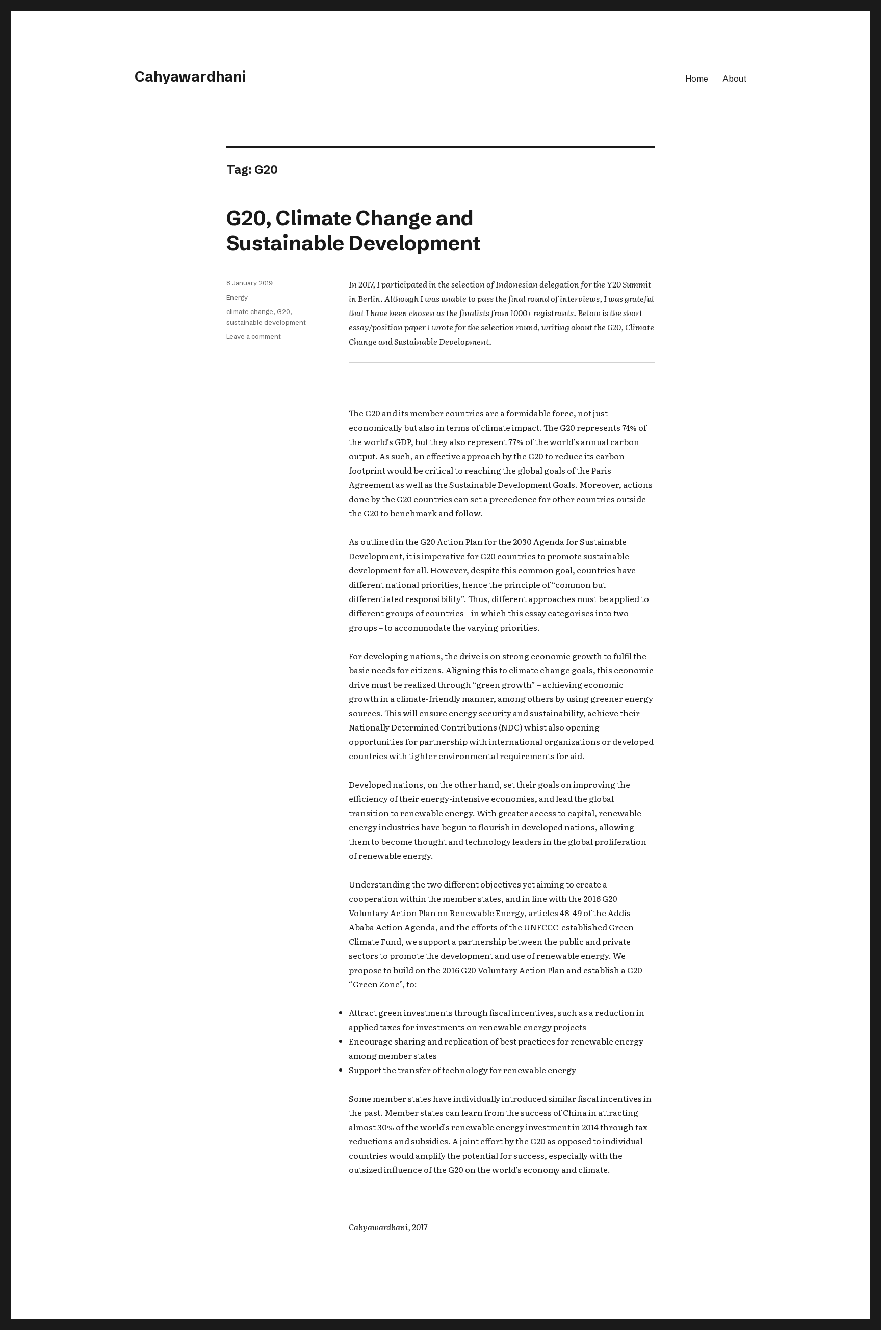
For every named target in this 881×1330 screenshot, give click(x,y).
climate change (249, 311)
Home (696, 78)
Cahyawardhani (190, 76)
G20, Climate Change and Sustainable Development (353, 230)
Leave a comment (253, 336)
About (734, 78)
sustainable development (266, 322)
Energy (237, 297)
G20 (283, 311)
